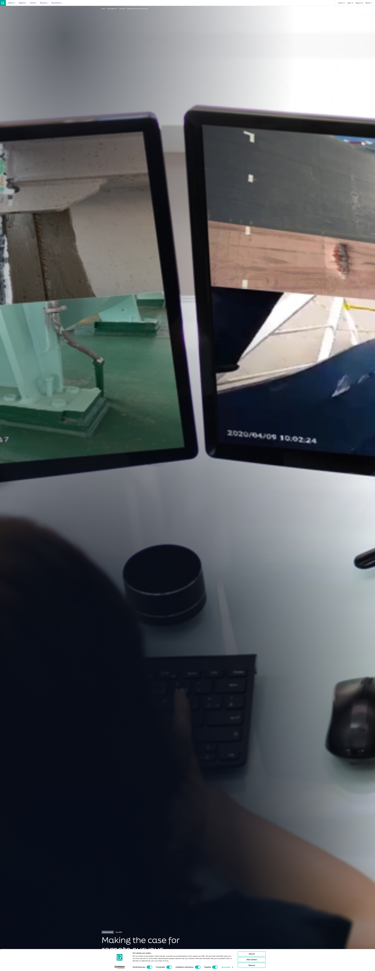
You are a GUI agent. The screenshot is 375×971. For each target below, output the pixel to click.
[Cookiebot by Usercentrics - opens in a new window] (119, 967)
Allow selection (251, 959)
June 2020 (122, 8)
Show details (225, 967)
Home (103, 8)
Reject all (252, 965)
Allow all (252, 954)
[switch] (169, 967)
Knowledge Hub (112, 8)
